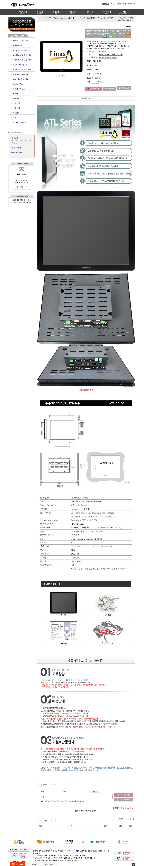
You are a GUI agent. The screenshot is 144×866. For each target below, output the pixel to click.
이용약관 (36, 856)
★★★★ (70, 802)
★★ (54, 802)
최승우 (72, 856)
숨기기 (133, 864)
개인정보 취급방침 (49, 856)
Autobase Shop (47, 860)
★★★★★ (80, 802)
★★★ (61, 802)
